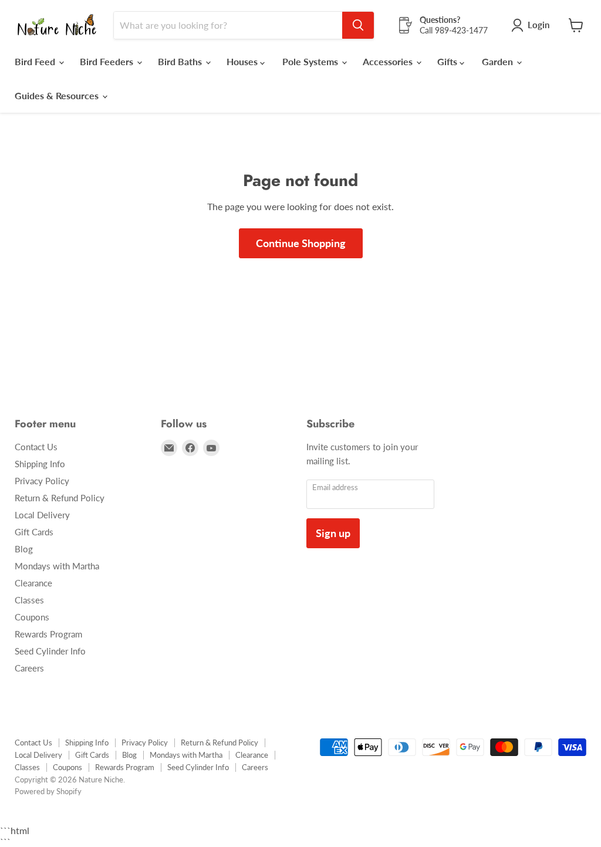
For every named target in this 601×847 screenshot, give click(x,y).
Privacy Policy (42, 480)
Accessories (389, 61)
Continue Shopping (301, 243)
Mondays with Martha (57, 566)
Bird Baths (181, 61)
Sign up (333, 533)
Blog (24, 549)
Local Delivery (42, 514)
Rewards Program (48, 634)
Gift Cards (34, 532)
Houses (243, 61)
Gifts (448, 61)
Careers (29, 668)
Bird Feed (36, 61)
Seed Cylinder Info (50, 651)
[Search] (358, 25)
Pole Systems (311, 61)
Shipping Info (40, 463)
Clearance (33, 583)
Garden (498, 61)
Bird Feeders (108, 61)
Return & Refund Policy (59, 497)
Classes (29, 600)
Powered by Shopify (48, 791)
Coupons (32, 617)
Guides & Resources (58, 95)
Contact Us (36, 446)
